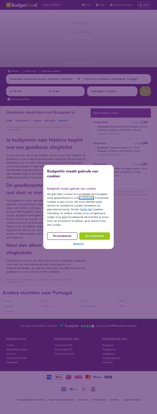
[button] (78, 243)
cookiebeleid (86, 197)
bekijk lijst (86, 209)
